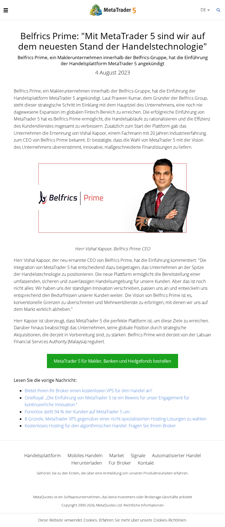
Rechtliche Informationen (143, 505)
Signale (138, 455)
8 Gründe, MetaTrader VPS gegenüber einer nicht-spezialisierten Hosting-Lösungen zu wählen (115, 419)
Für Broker (120, 463)
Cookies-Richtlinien (169, 520)
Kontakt (146, 463)
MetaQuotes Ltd (109, 505)
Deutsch (202, 9)
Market (116, 455)
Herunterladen (86, 463)
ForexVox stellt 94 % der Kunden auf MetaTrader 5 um (77, 412)
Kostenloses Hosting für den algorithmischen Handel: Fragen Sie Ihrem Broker (100, 426)
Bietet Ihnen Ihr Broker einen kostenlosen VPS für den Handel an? (88, 391)
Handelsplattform (42, 455)
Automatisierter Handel (176, 455)
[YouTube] (121, 482)
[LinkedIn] (112, 482)
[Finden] (218, 9)
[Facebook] (103, 482)
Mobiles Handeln (85, 455)
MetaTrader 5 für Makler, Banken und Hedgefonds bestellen (112, 361)
